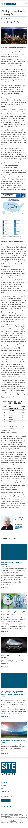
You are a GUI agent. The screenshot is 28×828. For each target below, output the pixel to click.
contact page (8, 822)
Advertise (3, 785)
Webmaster (10, 824)
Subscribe (6, 801)
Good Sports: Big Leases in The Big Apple (13, 741)
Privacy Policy (5, 791)
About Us (3, 788)
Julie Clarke (13, 820)
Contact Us (4, 782)
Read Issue (4, 716)
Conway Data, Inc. (5, 815)
